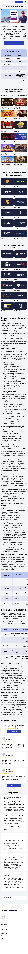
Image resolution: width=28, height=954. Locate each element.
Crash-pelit (15, 95)
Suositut (3, 95)
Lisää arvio (14, 731)
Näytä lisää (14, 785)
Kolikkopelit (23, 95)
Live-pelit (9, 95)
